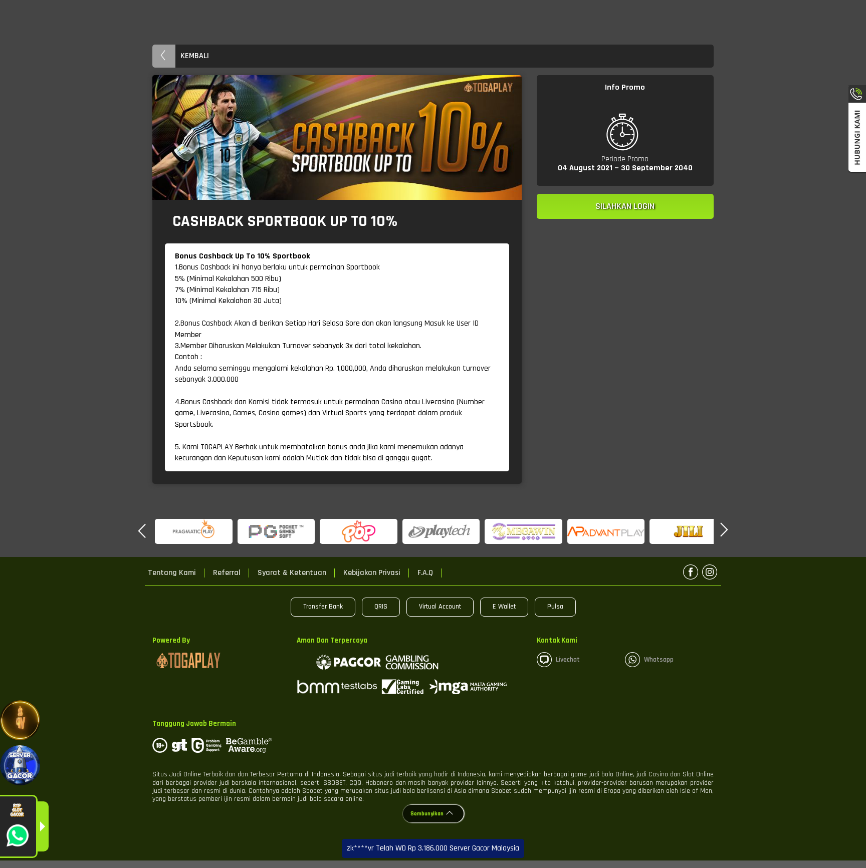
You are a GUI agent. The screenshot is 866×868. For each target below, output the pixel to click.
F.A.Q (425, 572)
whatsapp (659, 659)
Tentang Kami (172, 572)
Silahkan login (625, 206)
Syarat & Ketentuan (292, 572)
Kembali (194, 56)
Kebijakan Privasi (371, 572)
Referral (227, 572)
